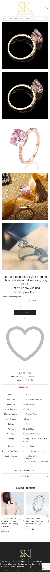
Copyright (31, 564)
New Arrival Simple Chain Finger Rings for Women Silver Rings (34, 521)
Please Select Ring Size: (11, 297)
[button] (47, 516)
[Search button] (47, 18)
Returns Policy (36, 561)
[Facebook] (24, 380)
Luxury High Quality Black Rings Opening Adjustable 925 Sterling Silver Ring (9, 522)
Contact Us (22, 564)
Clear (35, 300)
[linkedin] (29, 380)
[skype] (32, 380)
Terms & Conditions (21, 561)
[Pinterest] (26, 380)
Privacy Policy (5, 561)
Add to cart (26, 312)
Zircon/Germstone (33, 377)
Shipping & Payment (8, 564)
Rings (22, 377)
